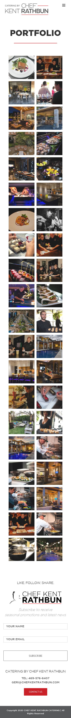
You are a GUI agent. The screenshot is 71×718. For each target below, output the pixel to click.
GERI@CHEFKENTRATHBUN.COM (35, 682)
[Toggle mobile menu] (64, 5)
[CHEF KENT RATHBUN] (35, 593)
